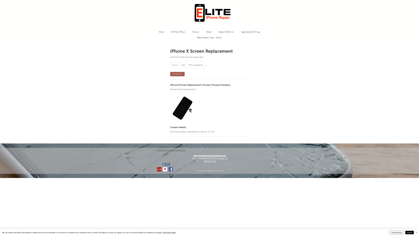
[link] (177, 74)
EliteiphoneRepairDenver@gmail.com (210, 155)
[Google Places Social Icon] (165, 169)
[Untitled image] (183, 108)
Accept (409, 232)
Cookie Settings (396, 232)
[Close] (416, 232)
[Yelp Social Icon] (159, 169)
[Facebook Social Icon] (171, 169)
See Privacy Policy (169, 232)
